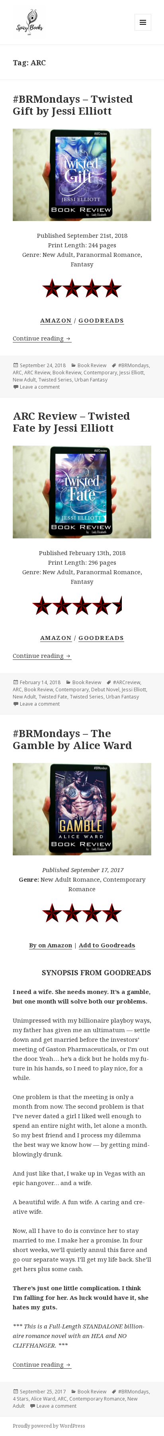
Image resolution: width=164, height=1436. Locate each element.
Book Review (92, 365)
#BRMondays (133, 365)
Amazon (56, 320)
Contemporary (100, 372)
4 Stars (21, 1398)
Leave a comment (40, 386)
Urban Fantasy (90, 379)
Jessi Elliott (131, 372)
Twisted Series (55, 379)
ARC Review (37, 372)
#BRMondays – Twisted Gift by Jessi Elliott (73, 105)
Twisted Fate (52, 696)
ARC (17, 372)
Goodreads (101, 320)
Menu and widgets (143, 30)
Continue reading (42, 338)
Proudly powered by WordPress (49, 1425)
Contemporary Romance (97, 1398)
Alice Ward (43, 1398)
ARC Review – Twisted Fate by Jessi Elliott (71, 422)
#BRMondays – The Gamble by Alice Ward (72, 739)
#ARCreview (126, 682)
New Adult (24, 379)
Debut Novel (105, 689)
